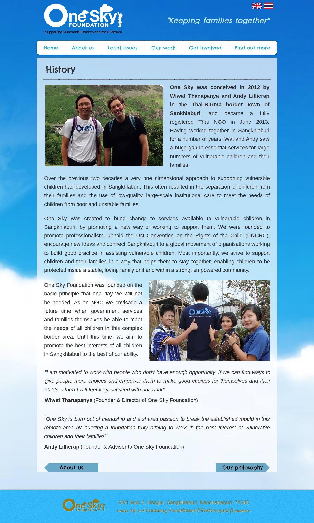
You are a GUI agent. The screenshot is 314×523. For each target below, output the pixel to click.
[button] (83, 48)
